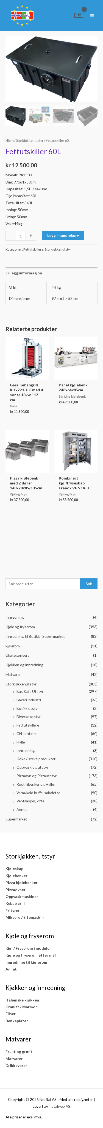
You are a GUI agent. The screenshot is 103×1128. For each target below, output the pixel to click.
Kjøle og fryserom (20, 626)
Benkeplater (16, 1020)
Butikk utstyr (27, 708)
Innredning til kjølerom (26, 962)
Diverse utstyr (28, 716)
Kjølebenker (16, 875)
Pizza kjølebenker (21, 882)
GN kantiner (26, 733)
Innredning (14, 617)
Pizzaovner (15, 889)
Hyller (21, 742)
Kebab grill (15, 903)
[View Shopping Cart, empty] (78, 15)
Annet (21, 809)
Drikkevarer (16, 1065)
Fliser (10, 1013)
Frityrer (12, 910)
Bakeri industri (28, 700)
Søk (89, 583)
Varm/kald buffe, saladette (38, 792)
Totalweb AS (59, 1106)
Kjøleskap (14, 868)
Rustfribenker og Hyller (35, 784)
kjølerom (12, 646)
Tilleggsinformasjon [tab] (23, 273)
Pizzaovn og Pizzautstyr (36, 775)
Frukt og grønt (18, 1051)
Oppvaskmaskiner (21, 896)
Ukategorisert (17, 655)
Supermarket (16, 819)
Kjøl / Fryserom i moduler (28, 948)
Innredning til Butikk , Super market (35, 636)
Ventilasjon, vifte (30, 801)
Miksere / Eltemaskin (24, 917)
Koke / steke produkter (35, 758)
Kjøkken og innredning (24, 664)
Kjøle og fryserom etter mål (30, 955)
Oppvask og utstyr (32, 767)
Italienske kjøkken (22, 1000)
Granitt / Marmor (21, 1006)
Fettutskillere (27, 725)
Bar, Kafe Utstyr (29, 691)
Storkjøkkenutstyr (21, 684)
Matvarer (13, 674)
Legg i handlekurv (63, 235)
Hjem (9, 141)
